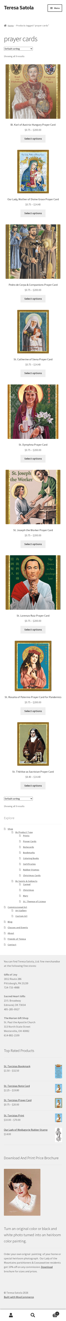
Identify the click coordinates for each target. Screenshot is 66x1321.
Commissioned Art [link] (17, 907)
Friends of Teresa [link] (17, 938)
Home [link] (11, 25)
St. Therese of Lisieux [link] (34, 901)
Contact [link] (12, 944)
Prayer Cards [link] (29, 841)
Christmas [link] (28, 890)
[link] (33, 98)
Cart (51, 1312)
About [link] (11, 933)
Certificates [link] (29, 863)
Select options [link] (33, 138)
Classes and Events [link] (18, 927)
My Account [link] (11, 1315)
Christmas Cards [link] (32, 875)
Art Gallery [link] (21, 910)
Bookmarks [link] (29, 852)
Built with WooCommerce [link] (19, 1297)
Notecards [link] (28, 847)
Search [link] (33, 1315)
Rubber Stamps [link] (31, 869)
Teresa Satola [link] (19, 7)
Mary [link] (25, 895)
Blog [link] (10, 921)
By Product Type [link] (24, 832)
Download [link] (47, 1267)
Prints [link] (26, 835)
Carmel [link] (26, 884)
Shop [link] (10, 828)
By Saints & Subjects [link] (26, 881)
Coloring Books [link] (31, 858)
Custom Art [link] (21, 916)
